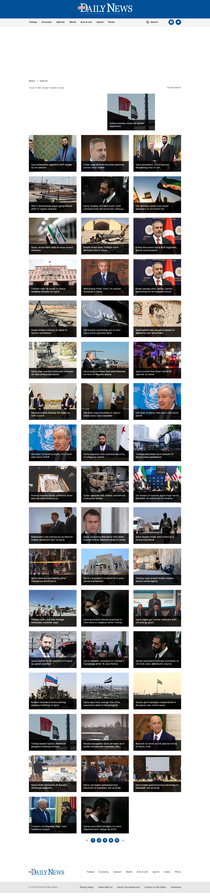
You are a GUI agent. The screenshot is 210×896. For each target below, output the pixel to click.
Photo (111, 22)
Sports (100, 22)
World (72, 22)
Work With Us (105, 887)
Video (167, 872)
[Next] (123, 840)
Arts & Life (86, 22)
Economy (47, 22)
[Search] (148, 22)
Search (44, 81)
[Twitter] (178, 22)
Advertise (176, 887)
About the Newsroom (128, 887)
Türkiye (33, 22)
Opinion (60, 22)
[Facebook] (171, 22)
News (32, 81)
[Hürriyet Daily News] (105, 9)
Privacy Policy (87, 887)
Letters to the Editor (155, 887)
